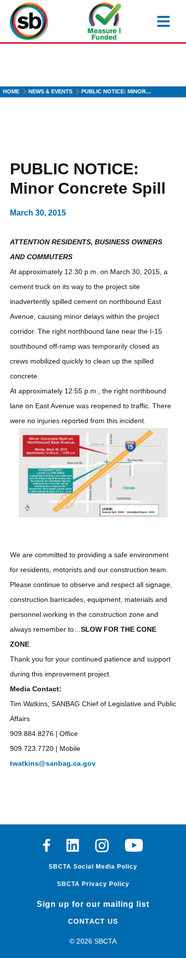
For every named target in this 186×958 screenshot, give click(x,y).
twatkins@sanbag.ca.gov (53, 763)
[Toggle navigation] (163, 21)
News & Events (50, 91)
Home (11, 91)
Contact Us (93, 921)
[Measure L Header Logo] (104, 21)
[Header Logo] (29, 21)
